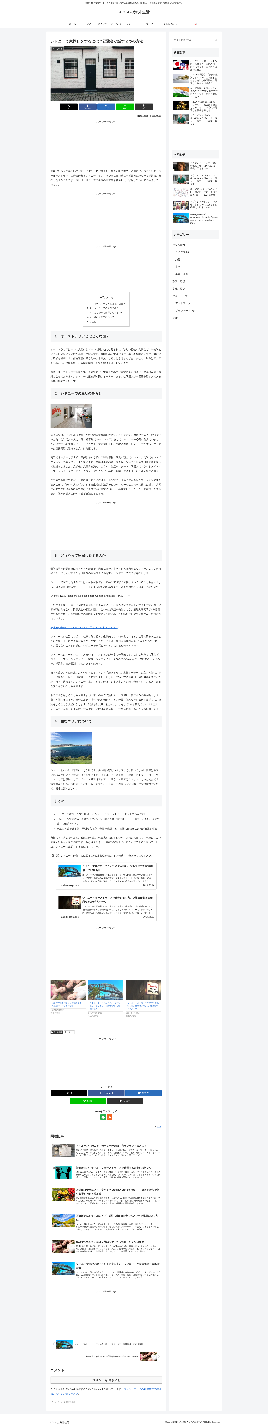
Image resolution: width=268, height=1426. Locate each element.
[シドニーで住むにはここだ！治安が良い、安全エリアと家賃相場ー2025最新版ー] (105, 990)
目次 (102, 297)
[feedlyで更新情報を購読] (103, 1117)
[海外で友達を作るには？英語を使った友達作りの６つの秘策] (68, 990)
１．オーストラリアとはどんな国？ (107, 303)
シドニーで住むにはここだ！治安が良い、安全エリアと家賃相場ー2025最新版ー (106, 1006)
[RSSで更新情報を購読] (109, 1117)
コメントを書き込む (106, 1380)
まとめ (93, 321)
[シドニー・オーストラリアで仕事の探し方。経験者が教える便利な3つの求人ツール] (143, 990)
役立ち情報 (58, 1032)
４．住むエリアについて (102, 317)
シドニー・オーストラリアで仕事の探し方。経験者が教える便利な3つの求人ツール (143, 1006)
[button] (144, 107)
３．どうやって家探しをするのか (106, 312)
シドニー (70, 1032)
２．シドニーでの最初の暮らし (105, 308)
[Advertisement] (106, 148)
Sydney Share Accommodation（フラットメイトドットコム (84, 627)
